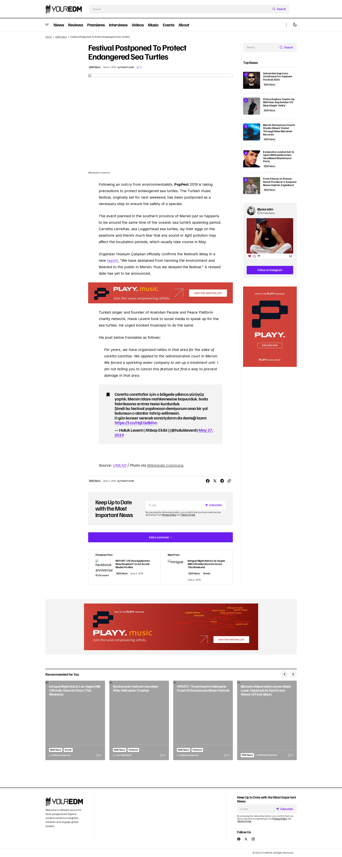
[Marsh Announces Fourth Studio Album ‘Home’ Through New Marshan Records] (251, 131)
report (112, 260)
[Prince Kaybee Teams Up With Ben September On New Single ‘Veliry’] (251, 106)
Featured (133, 749)
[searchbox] (180, 9)
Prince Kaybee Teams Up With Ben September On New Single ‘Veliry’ (279, 102)
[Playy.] (171, 627)
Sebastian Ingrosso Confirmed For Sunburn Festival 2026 (277, 76)
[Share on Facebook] (207, 481)
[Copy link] (229, 481)
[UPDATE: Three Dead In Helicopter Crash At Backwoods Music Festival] (203, 720)
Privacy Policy (169, 514)
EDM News (61, 37)
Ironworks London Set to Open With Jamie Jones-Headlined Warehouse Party (278, 156)
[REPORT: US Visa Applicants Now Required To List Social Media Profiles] (124, 567)
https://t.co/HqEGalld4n (136, 422)
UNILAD (119, 465)
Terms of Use (188, 514)
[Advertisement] (270, 327)
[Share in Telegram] (222, 481)
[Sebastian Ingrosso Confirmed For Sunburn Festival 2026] (251, 80)
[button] (47, 24)
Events (206, 573)
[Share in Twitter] (214, 481)
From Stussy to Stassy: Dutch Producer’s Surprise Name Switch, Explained (280, 182)
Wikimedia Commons (165, 465)
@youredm (265, 209)
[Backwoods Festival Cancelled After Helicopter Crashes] (139, 720)
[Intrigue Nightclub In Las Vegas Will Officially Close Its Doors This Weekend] (196, 567)
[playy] (160, 292)
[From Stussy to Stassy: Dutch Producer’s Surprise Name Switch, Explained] (251, 185)
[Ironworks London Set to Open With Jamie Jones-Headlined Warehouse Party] (251, 158)
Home (48, 37)
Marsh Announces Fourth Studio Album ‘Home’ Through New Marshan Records (279, 129)
